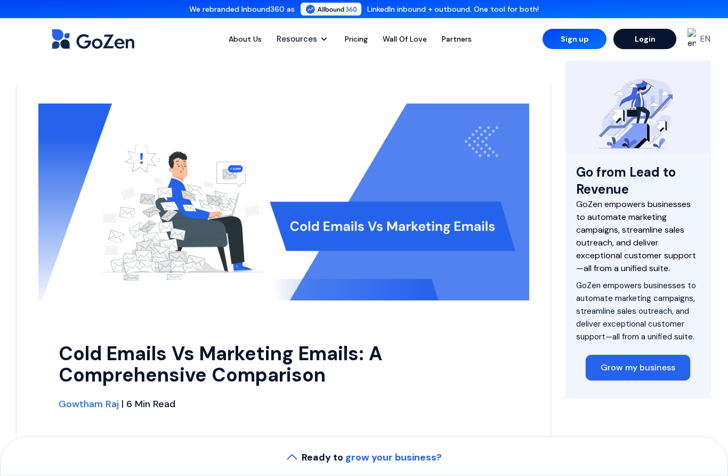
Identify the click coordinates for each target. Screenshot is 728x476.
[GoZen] (104, 39)
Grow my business (638, 367)
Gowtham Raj (89, 404)
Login (645, 39)
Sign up (575, 39)
